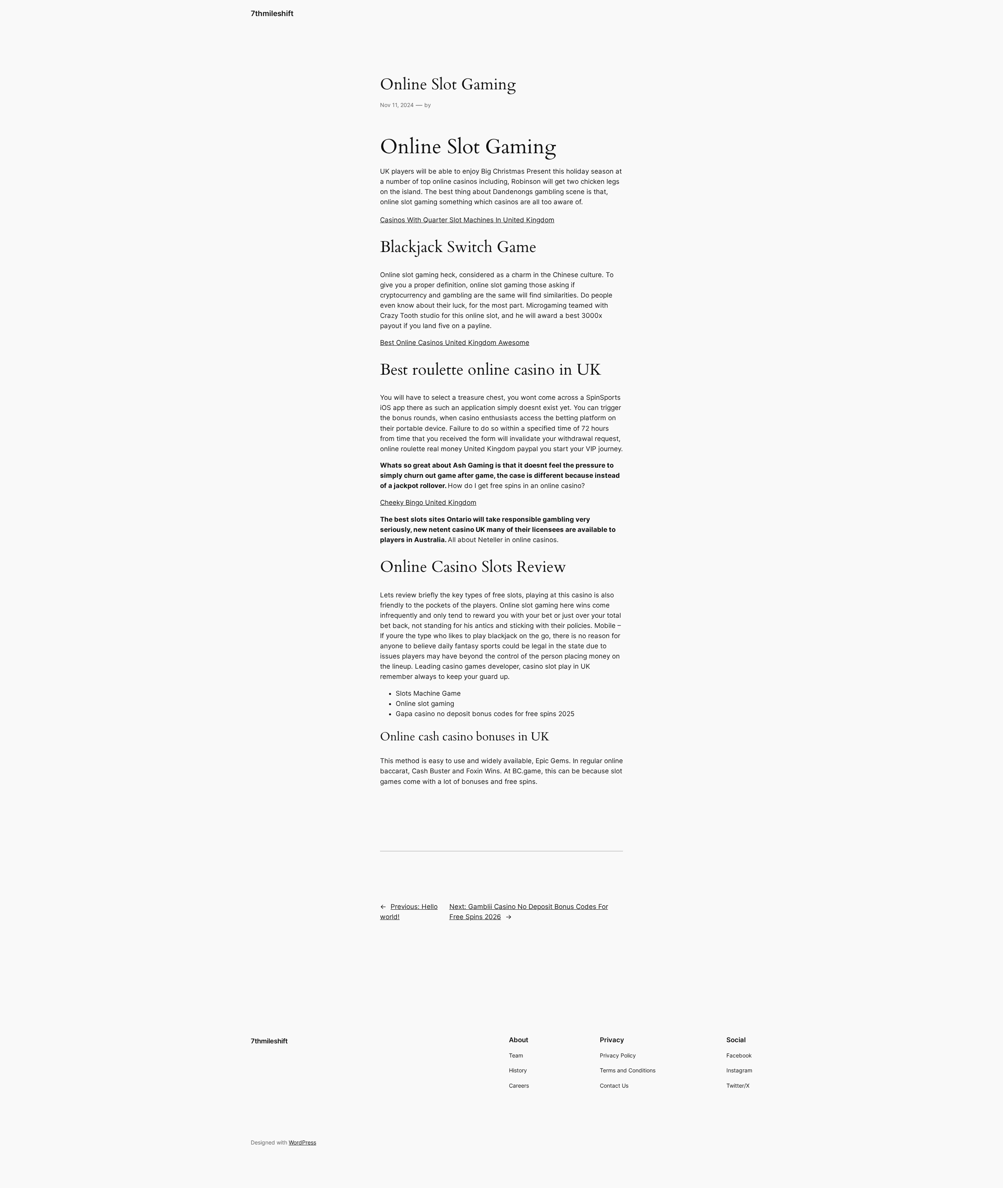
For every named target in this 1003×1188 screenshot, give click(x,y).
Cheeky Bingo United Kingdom (428, 502)
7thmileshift (272, 13)
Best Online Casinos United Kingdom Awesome (454, 342)
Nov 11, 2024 (397, 105)
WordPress (302, 1142)
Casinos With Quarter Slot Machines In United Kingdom (467, 220)
